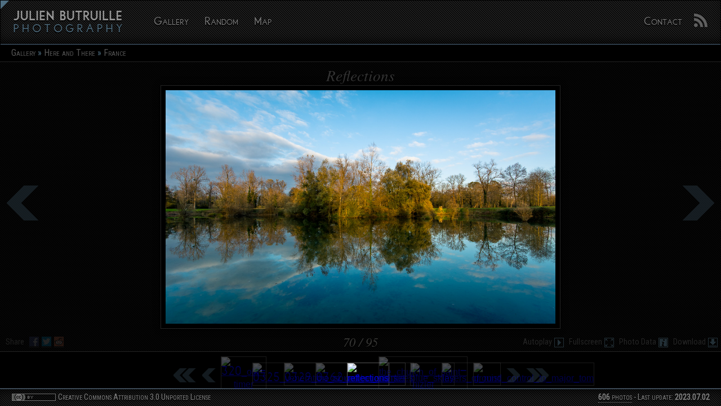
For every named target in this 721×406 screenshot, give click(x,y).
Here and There (69, 52)
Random (221, 22)
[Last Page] (537, 374)
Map (263, 22)
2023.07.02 (692, 397)
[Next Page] (512, 374)
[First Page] (184, 374)
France (115, 52)
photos (615, 397)
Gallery (171, 22)
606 (604, 397)
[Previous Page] (208, 374)
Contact (663, 22)
